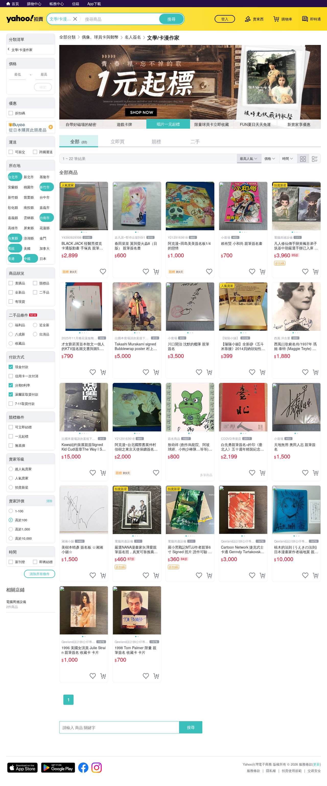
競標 (156, 141)
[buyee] (30, 127)
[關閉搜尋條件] (75, 19)
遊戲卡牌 (124, 124)
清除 (49, 501)
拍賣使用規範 (292, 770)
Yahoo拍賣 (24, 19)
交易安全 (314, 770)
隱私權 (271, 770)
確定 (43, 86)
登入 (224, 18)
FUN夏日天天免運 (255, 124)
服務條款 (253, 770)
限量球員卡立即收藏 (211, 124)
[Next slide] (104, 206)
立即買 (117, 141)
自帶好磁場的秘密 (81, 124)
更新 (316, 764)
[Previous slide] (63, 206)
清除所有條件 (40, 573)
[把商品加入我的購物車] (156, 272)
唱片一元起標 (168, 124)
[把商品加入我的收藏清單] (103, 272)
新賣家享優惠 (298, 124)
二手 (195, 141)
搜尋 (191, 727)
